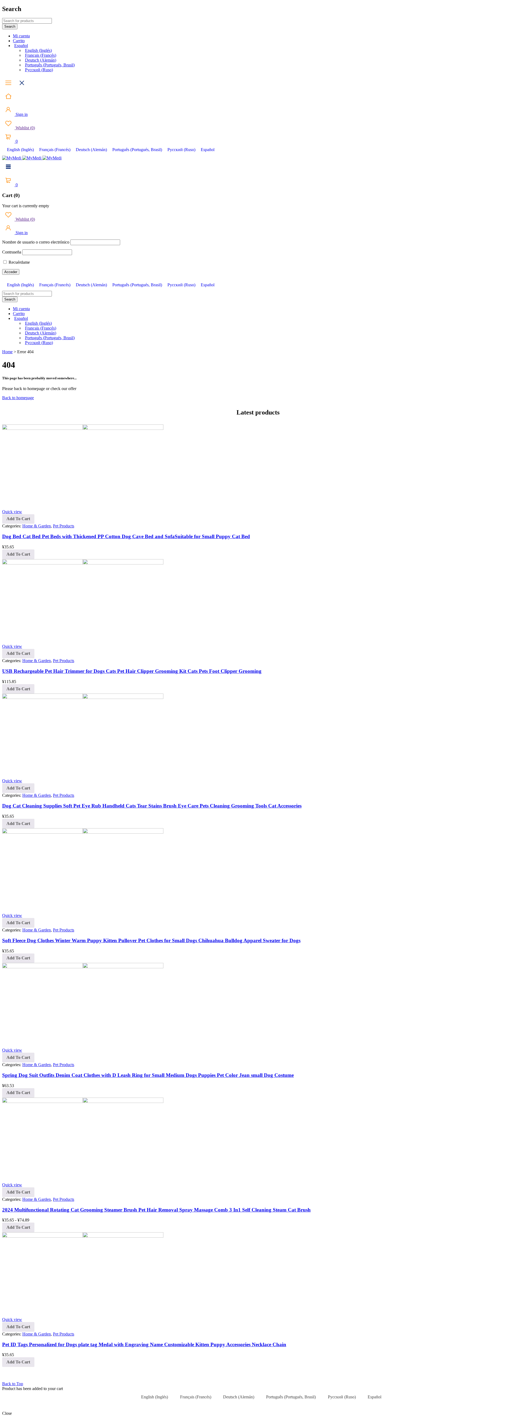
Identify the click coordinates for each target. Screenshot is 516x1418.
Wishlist (25, 128)
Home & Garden (36, 526)
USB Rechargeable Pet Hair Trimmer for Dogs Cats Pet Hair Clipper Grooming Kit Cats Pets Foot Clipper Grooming (131, 671)
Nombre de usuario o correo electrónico (35, 242)
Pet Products (63, 526)
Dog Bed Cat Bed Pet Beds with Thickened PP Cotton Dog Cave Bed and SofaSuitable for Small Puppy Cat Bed (126, 536)
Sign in (21, 114)
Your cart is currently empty (25, 205)
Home (7, 351)
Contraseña (11, 252)
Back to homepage (18, 397)
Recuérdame (19, 262)
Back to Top (12, 1383)
